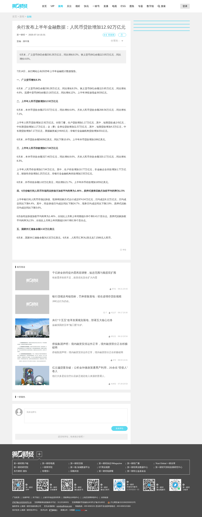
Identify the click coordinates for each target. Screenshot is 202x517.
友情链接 (104, 497)
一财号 (96, 6)
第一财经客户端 (21, 463)
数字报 (150, 6)
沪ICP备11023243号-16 (21, 502)
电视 (114, 6)
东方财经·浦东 (20, 471)
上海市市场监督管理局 (51, 497)
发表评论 (119, 428)
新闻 (60, 6)
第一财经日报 (76, 463)
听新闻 (111, 35)
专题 (140, 6)
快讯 (86, 6)
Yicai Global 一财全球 (165, 463)
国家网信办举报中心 (71, 497)
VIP (52, 6)
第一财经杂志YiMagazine (110, 463)
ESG (123, 6)
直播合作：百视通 (67, 510)
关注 (69, 6)
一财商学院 (47, 467)
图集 (132, 6)
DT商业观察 (104, 467)
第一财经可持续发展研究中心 (168, 467)
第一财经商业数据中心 (137, 467)
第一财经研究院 (21, 467)
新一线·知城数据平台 (80, 467)
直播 (106, 6)
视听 (77, 6)
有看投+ (46, 471)
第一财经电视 (48, 463)
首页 (44, 6)
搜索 (163, 6)
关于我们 (36, 497)
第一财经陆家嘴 (106, 471)
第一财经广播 (133, 463)
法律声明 (26, 497)
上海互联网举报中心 (90, 497)
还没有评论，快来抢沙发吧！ (71, 436)
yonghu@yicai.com (64, 506)
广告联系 (16, 497)
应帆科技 (74, 471)
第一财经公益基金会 (136, 471)
